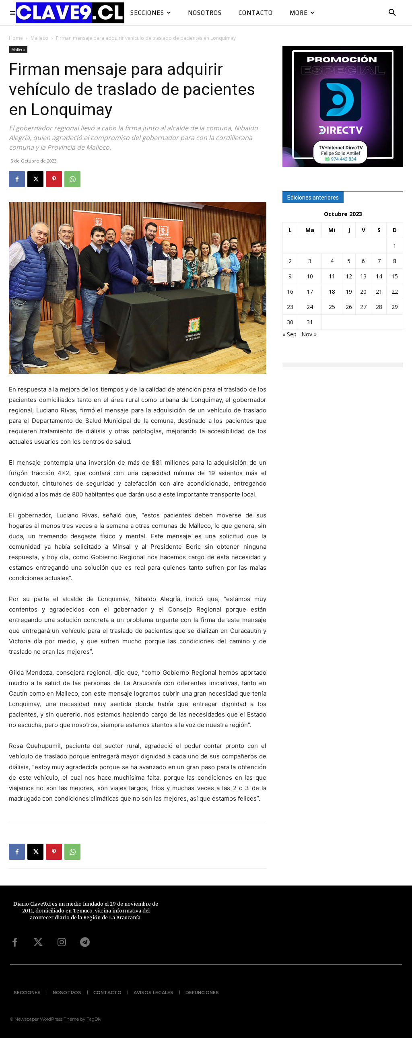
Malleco (39, 38)
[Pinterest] (54, 179)
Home (16, 38)
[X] (35, 179)
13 (363, 276)
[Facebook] (17, 179)
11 (332, 276)
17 (310, 291)
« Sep (289, 334)
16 (290, 291)
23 (290, 307)
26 (349, 307)
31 (310, 322)
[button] (392, 13)
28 (379, 307)
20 (363, 291)
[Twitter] (38, 942)
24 (310, 307)
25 (332, 307)
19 (349, 291)
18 (332, 291)
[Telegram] (85, 942)
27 (363, 307)
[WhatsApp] (72, 179)
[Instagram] (61, 942)
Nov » (309, 334)
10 (310, 276)
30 (290, 322)
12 (349, 276)
